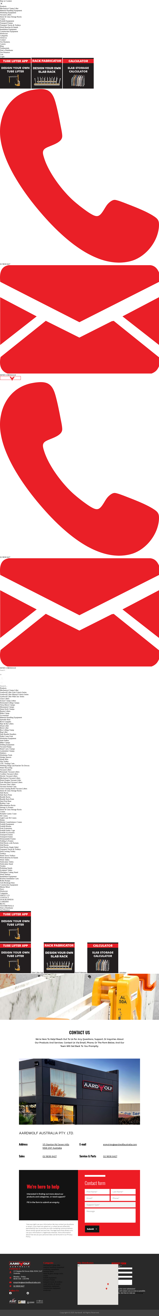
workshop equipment (51, 1269)
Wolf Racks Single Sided (9, 847)
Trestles (3, 866)
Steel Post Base (5, 801)
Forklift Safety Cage (7, 830)
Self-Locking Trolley (7, 851)
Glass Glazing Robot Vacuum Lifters (13, 789)
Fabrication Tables (7, 862)
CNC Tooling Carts (7, 763)
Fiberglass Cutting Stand (9, 872)
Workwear (4, 34)
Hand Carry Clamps (7, 749)
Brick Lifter (4, 728)
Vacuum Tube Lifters (7, 784)
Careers (3, 44)
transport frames (49, 1280)
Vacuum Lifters (5, 15)
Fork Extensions (6, 828)
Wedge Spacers (5, 757)
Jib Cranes (4, 816)
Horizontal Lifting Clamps (9, 703)
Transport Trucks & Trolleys (10, 25)
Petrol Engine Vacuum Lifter (10, 780)
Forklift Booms (5, 826)
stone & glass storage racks (53, 1273)
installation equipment (51, 1286)
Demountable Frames (8, 839)
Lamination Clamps (7, 751)
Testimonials (4, 48)
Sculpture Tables (6, 870)
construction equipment (51, 1288)
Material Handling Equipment (11, 11)
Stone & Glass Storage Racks (11, 17)
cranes (45, 1276)
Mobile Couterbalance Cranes (11, 822)
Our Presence (5, 52)
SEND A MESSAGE (8, 375)
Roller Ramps (5, 881)
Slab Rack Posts (6, 795)
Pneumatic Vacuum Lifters (9, 772)
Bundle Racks (5, 797)
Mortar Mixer (5, 887)
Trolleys (3, 853)
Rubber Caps (5, 803)
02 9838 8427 (5, 264)
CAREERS (4, 902)
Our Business (5, 42)
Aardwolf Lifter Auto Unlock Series (13, 692)
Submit (90, 1229)
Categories (4, 36)
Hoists (2, 820)
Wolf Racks (4, 845)
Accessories (4, 715)
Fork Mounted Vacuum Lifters (11, 782)
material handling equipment (53, 1267)
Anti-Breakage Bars (7, 883)
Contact (3, 40)
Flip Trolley (4, 761)
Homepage (139, 1293)
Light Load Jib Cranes (8, 818)
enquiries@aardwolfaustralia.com (118, 1144)
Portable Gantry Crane (8, 814)
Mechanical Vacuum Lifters (10, 778)
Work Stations (5, 874)
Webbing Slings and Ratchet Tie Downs (14, 766)
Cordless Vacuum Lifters (9, 774)
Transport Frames (6, 23)
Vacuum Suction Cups (8, 787)
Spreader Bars (5, 720)
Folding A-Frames (6, 841)
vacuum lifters (48, 1271)
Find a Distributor (6, 50)
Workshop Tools (6, 755)
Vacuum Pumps (6, 747)
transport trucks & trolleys (52, 1282)
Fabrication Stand (6, 864)
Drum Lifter (4, 726)
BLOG (2, 904)
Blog (2, 46)
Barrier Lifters (5, 711)
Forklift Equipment (7, 21)
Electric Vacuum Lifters (8, 776)
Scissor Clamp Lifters (8, 701)
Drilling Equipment (7, 745)
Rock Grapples (5, 722)
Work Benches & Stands (9, 27)
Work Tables (4, 860)
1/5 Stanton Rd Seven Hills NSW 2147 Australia (56, 1146)
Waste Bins (4, 759)
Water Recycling (6, 768)
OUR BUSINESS (7, 900)
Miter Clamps (5, 743)
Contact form (95, 1182)
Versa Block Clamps (7, 705)
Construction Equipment (9, 31)
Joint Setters (4, 740)
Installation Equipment (8, 29)
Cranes (2, 19)
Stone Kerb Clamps (7, 709)
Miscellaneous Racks (7, 805)
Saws (2, 889)
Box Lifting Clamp (7, 730)
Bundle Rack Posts (7, 799)
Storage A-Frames (6, 807)
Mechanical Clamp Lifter (9, 8)
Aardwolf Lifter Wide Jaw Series (12, 697)
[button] (0, 672)
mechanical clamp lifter (51, 1265)
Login (2, 57)
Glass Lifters (4, 699)
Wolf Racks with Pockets (9, 843)
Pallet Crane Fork (6, 736)
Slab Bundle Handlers (8, 734)
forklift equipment (49, 1278)
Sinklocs (3, 753)
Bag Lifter (4, 732)
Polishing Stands (6, 868)
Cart (1, 54)
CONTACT (4, 897)
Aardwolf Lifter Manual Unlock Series (14, 694)
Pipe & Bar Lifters (7, 724)
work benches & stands (51, 1284)
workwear (47, 1290)
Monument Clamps (7, 707)
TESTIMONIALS (7, 906)
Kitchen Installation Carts (9, 879)
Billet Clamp (4, 713)
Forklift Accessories (7, 833)
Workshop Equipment (8, 13)
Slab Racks (4, 793)
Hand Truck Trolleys (7, 856)
